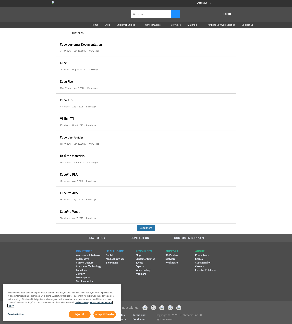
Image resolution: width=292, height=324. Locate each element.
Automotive (82, 258)
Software (170, 258)
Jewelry (80, 273)
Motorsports (83, 277)
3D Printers (171, 255)
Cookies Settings (16, 314)
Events (139, 262)
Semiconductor (84, 281)
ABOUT (200, 251)
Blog (138, 255)
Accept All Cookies (104, 314)
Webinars (141, 273)
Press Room (202, 255)
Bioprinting (112, 262)
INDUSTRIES (84, 251)
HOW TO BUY (96, 238)
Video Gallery (143, 270)
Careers (199, 266)
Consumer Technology (88, 266)
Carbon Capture (84, 262)
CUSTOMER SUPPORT (189, 238)
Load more (146, 227)
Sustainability (203, 262)
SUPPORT (171, 251)
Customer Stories (145, 258)
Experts (140, 266)
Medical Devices (115, 258)
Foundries (81, 270)
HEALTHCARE (115, 251)
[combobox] (151, 14)
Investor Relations (205, 270)
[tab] (62, 31)
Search (175, 14)
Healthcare (171, 262)
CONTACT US (140, 238)
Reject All (79, 314)
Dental (109, 255)
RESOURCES (144, 251)
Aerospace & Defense (88, 255)
